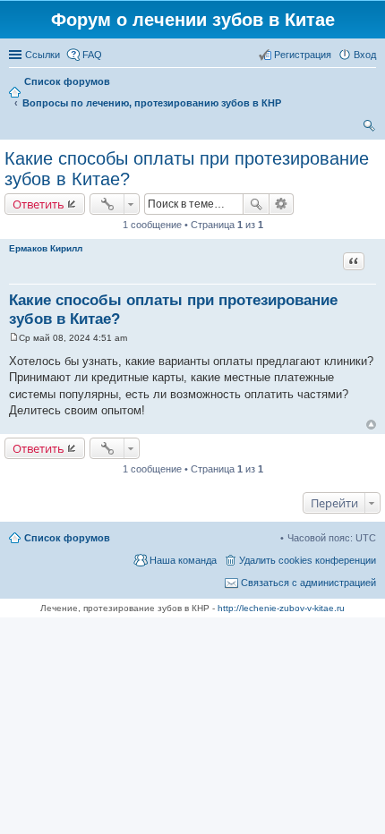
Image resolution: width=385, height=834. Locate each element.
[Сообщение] (14, 338)
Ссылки (42, 54)
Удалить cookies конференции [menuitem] (307, 560)
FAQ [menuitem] (92, 54)
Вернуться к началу (371, 425)
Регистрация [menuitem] (302, 54)
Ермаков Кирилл (45, 248)
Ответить (38, 204)
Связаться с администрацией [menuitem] (308, 582)
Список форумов (67, 537)
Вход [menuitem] (365, 54)
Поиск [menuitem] (370, 128)
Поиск (256, 204)
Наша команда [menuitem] (183, 560)
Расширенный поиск (282, 204)
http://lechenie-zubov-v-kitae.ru (281, 608)
